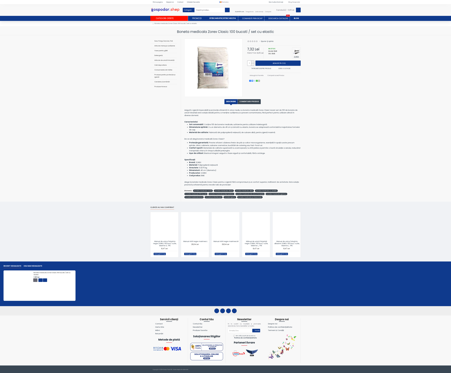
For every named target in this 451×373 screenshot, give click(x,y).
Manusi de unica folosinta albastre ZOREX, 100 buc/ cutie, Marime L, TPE (287, 243)
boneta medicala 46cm (224, 191)
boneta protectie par (214, 197)
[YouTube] (228, 310)
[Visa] (295, 369)
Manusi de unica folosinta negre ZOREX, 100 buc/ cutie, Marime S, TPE (165, 243)
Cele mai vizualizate (33, 266)
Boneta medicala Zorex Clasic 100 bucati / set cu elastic (52, 274)
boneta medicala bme (194, 197)
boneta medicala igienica (276, 194)
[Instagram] (222, 310)
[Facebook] (216, 310)
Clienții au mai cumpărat (162, 207)
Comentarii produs (249, 101)
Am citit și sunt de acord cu (245, 337)
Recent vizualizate (12, 266)
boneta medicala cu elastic (266, 191)
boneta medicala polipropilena (221, 194)
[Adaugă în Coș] (35, 280)
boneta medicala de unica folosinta (250, 194)
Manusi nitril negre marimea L (195, 241)
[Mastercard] (299, 369)
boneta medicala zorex (203, 191)
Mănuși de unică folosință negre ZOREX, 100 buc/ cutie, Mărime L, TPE (256, 243)
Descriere (231, 101)
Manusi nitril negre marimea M (226, 241)
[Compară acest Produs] (173, 254)
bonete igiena (229, 197)
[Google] (234, 310)
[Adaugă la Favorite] (168, 254)
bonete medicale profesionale (250, 197)
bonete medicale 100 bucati (196, 194)
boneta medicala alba (244, 191)
